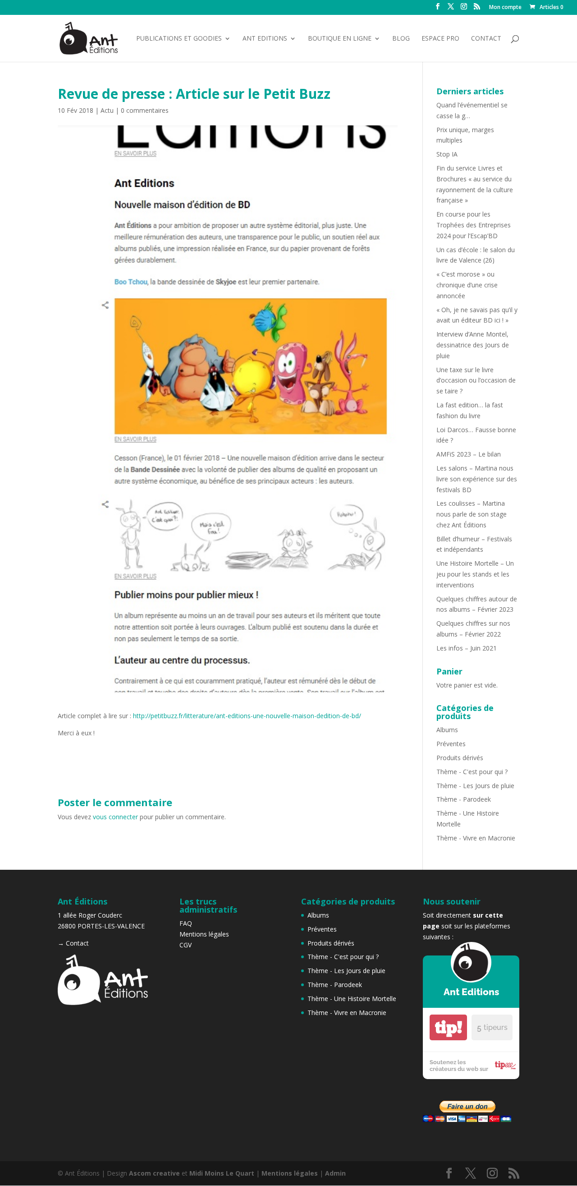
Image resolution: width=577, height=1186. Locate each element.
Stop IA (447, 154)
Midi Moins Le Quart (221, 1173)
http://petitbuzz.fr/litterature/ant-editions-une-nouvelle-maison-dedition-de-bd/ (247, 715)
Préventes (451, 743)
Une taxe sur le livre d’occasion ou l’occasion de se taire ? (476, 380)
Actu (107, 110)
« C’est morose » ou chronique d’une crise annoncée (467, 285)
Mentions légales (204, 934)
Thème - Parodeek (463, 799)
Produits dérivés (459, 757)
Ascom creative (154, 1173)
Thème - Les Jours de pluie (475, 785)
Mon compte (505, 8)
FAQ (185, 923)
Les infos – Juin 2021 (466, 648)
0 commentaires (145, 110)
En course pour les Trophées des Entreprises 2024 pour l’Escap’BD (473, 225)
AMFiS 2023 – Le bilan (468, 454)
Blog (401, 38)
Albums (447, 729)
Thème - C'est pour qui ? (472, 771)
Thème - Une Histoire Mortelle (351, 998)
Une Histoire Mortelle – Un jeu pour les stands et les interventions (475, 574)
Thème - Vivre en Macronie (475, 838)
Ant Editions (265, 38)
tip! (448, 1027)
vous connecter (115, 816)
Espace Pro (440, 38)
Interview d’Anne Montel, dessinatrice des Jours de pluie (472, 345)
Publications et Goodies (179, 38)
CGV (185, 945)
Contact (486, 38)
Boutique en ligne (339, 38)
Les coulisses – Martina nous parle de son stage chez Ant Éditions (471, 514)
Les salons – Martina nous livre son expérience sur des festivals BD (476, 479)
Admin (335, 1173)
